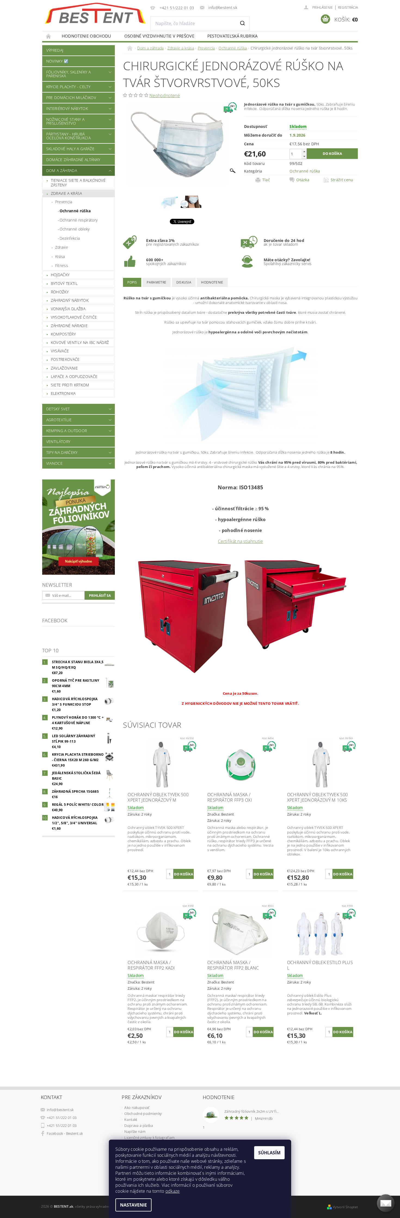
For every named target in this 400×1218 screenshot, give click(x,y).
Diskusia (184, 282)
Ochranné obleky (75, 229)
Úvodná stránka (48, 36)
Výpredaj (54, 50)
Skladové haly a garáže (70, 148)
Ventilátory (58, 441)
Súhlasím (269, 1153)
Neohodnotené (164, 96)
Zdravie (61, 247)
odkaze (172, 1191)
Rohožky (60, 291)
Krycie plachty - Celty (68, 86)
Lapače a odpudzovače (74, 376)
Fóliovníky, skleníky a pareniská (68, 73)
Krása (60, 256)
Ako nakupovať (136, 1107)
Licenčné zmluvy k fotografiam (149, 1137)
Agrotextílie (59, 419)
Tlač (266, 179)
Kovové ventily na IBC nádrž (80, 342)
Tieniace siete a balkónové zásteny (78, 183)
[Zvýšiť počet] (304, 151)
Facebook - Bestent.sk (65, 1133)
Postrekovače (65, 359)
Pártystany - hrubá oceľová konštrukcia (68, 135)
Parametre (156, 282)
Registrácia (348, 7)
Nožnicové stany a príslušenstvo (65, 121)
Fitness (61, 265)
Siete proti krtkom (70, 384)
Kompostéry (63, 334)
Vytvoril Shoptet (345, 1207)
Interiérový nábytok (67, 108)
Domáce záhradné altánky (73, 159)
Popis (132, 282)
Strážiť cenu (342, 179)
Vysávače (60, 350)
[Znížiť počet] (304, 156)
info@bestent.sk (60, 1109)
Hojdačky (60, 274)
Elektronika (63, 393)
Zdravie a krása (66, 193)
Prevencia (63, 201)
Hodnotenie (212, 282)
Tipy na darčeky (62, 452)
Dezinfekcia (70, 238)
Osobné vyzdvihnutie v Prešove (159, 36)
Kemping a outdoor (66, 430)
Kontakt (130, 1119)
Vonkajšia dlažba (68, 308)
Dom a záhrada (61, 170)
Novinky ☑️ (57, 61)
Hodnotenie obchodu (86, 36)
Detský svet (58, 408)
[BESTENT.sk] (95, 13)
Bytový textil (64, 283)
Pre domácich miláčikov (71, 97)
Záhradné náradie (69, 325)
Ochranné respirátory (78, 220)
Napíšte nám (134, 1131)
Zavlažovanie (64, 368)
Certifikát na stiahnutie (240, 541)
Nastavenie (133, 1205)
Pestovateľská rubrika (232, 36)
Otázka (302, 179)
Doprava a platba (138, 1125)
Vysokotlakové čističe (74, 317)
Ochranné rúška (75, 210)
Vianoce (54, 463)
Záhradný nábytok (69, 300)
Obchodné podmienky (143, 1113)
